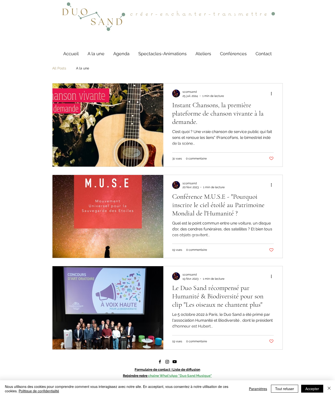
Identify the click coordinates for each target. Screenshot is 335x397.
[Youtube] (174, 361)
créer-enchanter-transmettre (200, 13)
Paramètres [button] (258, 388)
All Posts (59, 68)
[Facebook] (159, 361)
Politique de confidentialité (39, 390)
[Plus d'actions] (273, 93)
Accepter (312, 388)
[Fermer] (329, 388)
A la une (82, 68)
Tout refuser (284, 388)
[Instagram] (167, 361)
